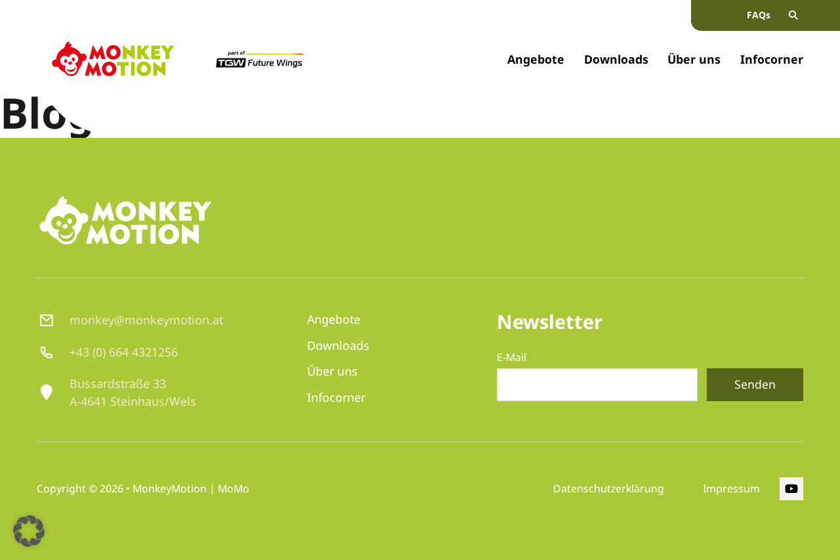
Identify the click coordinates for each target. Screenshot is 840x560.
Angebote (535, 59)
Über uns (694, 59)
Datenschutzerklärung (608, 488)
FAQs (758, 15)
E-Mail (516, 358)
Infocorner (771, 59)
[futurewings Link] (259, 59)
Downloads (616, 59)
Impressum (731, 488)
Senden (755, 384)
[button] (29, 531)
